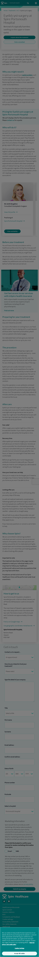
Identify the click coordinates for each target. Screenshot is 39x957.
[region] (19, 942)
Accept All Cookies (19, 953)
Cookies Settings (19, 948)
